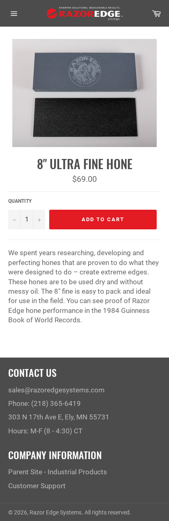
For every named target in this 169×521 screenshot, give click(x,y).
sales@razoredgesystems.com (56, 390)
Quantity (20, 201)
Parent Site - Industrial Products (57, 472)
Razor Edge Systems (56, 512)
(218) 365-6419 (56, 403)
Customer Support (37, 486)
